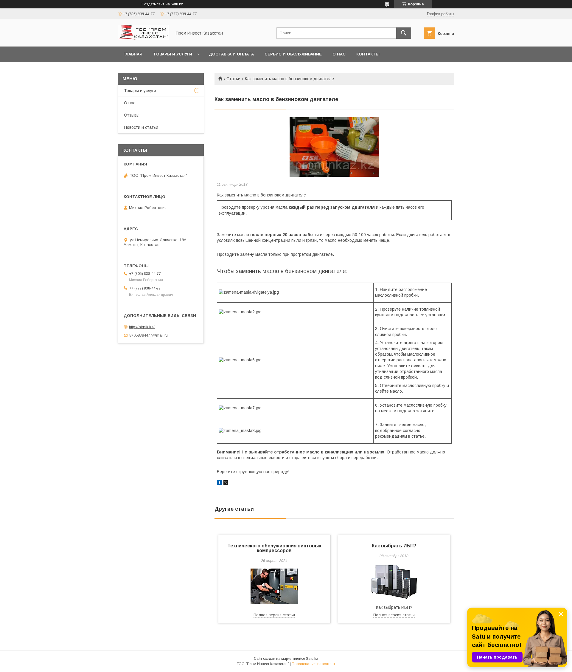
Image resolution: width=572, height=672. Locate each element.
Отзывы (131, 115)
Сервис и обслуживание (293, 54)
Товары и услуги (172, 54)
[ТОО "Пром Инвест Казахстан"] (143, 38)
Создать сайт (153, 4)
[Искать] (403, 33)
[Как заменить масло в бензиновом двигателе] (334, 147)
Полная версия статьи (274, 615)
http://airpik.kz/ (142, 326)
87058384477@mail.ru (148, 335)
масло (250, 195)
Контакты (368, 54)
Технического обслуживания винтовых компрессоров (274, 548)
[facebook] (219, 483)
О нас (339, 54)
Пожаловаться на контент (313, 664)
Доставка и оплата (231, 54)
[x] (225, 483)
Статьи (233, 78)
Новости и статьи (141, 127)
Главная (132, 54)
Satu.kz (312, 658)
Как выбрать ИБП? (394, 545)
